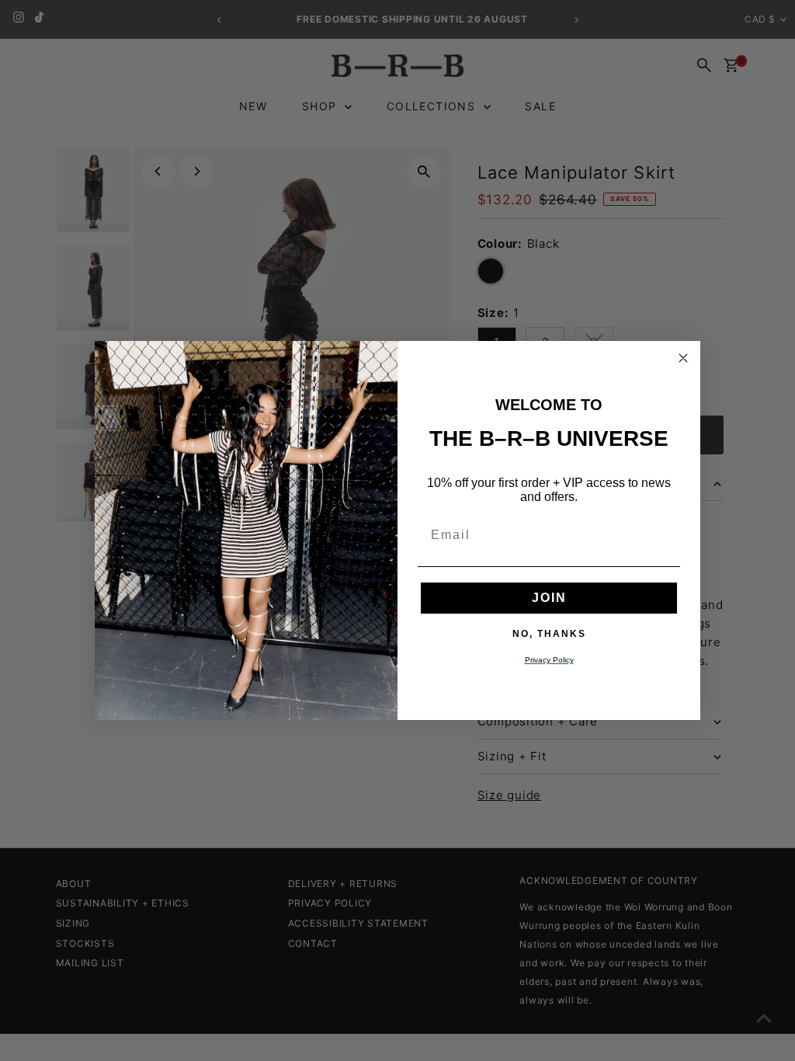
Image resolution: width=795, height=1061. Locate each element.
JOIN (549, 597)
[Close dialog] (683, 358)
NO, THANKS (549, 633)
